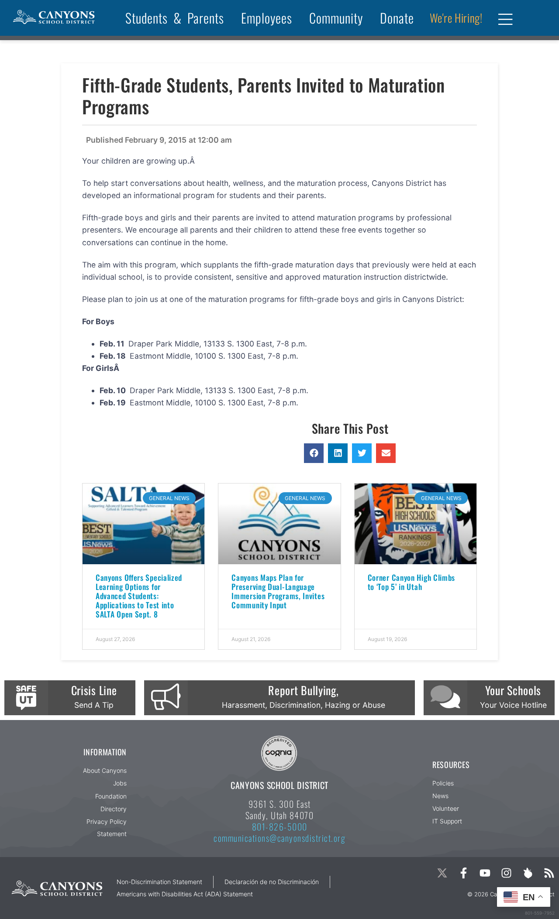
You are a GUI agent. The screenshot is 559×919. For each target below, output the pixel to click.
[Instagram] (506, 873)
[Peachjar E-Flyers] (527, 873)
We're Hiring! (456, 17)
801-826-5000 (279, 826)
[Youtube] (485, 873)
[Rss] (549, 873)
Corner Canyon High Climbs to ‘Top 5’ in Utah (411, 582)
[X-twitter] (442, 873)
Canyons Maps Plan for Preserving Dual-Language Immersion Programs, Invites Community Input (277, 591)
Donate (397, 17)
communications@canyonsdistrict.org (279, 837)
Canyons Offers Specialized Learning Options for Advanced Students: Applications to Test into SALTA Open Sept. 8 (139, 596)
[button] (314, 453)
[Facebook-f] (463, 873)
